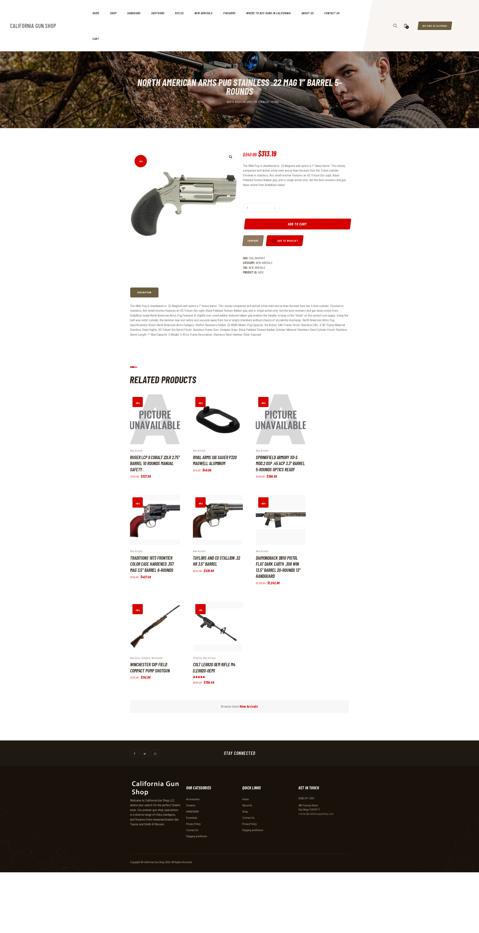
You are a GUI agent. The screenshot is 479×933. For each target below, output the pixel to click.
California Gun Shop (154, 862)
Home (201, 101)
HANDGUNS (192, 811)
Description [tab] (144, 292)
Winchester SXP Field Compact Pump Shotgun (150, 667)
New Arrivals (264, 262)
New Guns (135, 658)
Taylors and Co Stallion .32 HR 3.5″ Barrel (216, 561)
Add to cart (297, 224)
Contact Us (192, 830)
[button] (230, 157)
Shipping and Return (196, 836)
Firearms (197, 658)
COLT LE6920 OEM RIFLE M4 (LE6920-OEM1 (214, 667)
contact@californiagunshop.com (316, 814)
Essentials (191, 817)
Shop (212, 101)
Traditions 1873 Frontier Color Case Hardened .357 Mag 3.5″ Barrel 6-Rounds (152, 564)
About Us (247, 805)
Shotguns (145, 658)
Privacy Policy (193, 824)
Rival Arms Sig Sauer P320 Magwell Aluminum (215, 460)
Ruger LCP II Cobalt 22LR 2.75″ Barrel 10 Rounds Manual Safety (155, 463)
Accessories (193, 799)
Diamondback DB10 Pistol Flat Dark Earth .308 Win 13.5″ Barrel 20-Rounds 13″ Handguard (278, 567)
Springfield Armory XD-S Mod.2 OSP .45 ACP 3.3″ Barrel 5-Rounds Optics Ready (280, 463)
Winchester (157, 658)
